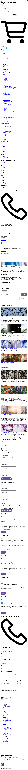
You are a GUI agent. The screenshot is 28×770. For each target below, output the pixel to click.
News (4, 722)
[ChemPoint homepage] (2, 3)
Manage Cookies (6, 732)
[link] (6, 738)
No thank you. (5, 508)
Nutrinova (5, 120)
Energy (4, 81)
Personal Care (6, 89)
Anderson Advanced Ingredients (9, 101)
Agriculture (5, 75)
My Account (5, 718)
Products (5, 8)
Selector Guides (6, 721)
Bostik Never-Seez (5, 316)
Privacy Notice (7, 529)
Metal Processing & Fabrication (9, 88)
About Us (5, 711)
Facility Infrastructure (7, 82)
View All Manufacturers (5, 123)
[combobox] (11, 294)
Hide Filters (4, 291)
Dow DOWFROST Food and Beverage (9, 348)
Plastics (4, 92)
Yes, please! (12, 508)
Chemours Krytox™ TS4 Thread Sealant (9, 432)
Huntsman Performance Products (10, 111)
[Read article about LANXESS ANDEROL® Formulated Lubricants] (14, 374)
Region (2, 698)
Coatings (5, 79)
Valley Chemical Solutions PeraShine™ (9, 394)
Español (6, 157)
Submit (2, 699)
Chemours (5, 103)
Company (5, 11)
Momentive (5, 118)
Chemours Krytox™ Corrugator (7, 362)
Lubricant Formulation (7, 86)
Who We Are (6, 710)
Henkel (4, 110)
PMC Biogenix (6, 121)
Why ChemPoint (6, 709)
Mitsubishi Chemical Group (9, 117)
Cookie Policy (6, 729)
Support (4, 717)
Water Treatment (6, 94)
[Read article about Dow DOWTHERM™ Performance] (14, 410)
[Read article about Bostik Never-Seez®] (14, 311)
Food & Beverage (6, 84)
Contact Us (5, 715)
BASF (4, 102)
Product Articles (6, 706)
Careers (4, 712)
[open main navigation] (2, 5)
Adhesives (5, 74)
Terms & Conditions (7, 734)
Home (2, 266)
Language (3, 697)
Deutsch (6, 172)
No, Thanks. (3, 768)
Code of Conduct (6, 727)
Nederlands (6, 188)
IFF (4, 112)
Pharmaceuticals (6, 91)
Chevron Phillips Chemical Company (10, 104)
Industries (13, 266)
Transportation (6, 93)
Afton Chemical (6, 100)
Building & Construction (8, 77)
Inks (4, 85)
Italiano (5, 177)
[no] (1, 508)
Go (13, 265)
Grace (4, 109)
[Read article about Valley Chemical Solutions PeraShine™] (14, 390)
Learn (4, 10)
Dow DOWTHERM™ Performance (8, 414)
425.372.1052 (6, 46)
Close (3, 531)
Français (6, 167)
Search (24, 294)
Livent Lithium (6, 116)
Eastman (5, 108)
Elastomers (5, 80)
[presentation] (7, 743)
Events (4, 724)
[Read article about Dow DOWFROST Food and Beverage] (14, 344)
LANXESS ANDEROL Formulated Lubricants (11, 379)
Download (3, 521)
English (5, 146)
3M (4, 98)
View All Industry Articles (6, 442)
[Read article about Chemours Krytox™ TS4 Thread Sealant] (14, 428)
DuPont (4, 107)
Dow (4, 105)
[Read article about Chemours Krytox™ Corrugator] (14, 358)
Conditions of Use (7, 728)
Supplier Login (6, 719)
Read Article (3, 323)
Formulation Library (7, 720)
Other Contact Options (5, 253)
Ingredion (5, 114)
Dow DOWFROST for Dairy (7, 333)
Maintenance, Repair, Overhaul (9, 87)
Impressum (5, 730)
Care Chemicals (6, 78)
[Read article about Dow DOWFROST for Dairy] (14, 328)
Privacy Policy (6, 733)
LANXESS (5, 115)
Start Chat (9, 768)
